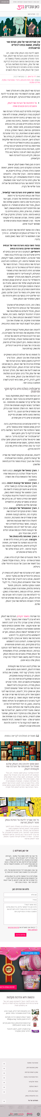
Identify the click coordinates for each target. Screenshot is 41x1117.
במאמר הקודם (23, 616)
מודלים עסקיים (35, 82)
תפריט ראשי (37, 14)
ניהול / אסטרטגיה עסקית (11, 80)
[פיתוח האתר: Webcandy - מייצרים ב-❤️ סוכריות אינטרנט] (17, 1114)
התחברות (4, 2)
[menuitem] (20, 1062)
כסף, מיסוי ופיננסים (27, 80)
